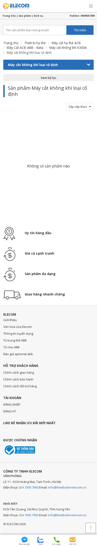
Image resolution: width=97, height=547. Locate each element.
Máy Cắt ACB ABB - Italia (25, 47)
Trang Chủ (9, 15)
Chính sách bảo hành (18, 379)
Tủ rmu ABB (11, 347)
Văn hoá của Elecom (17, 327)
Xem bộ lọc (48, 78)
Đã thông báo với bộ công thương (19, 450)
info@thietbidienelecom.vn (67, 487)
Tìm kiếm (80, 30)
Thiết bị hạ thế (35, 43)
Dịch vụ (38, 15)
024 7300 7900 (28, 487)
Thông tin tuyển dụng (18, 333)
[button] (91, 6)
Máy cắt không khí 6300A (68, 47)
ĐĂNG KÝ (9, 411)
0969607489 (88, 15)
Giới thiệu (10, 320)
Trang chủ (10, 43)
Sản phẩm (25, 15)
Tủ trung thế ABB (15, 340)
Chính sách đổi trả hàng (20, 386)
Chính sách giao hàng (18, 372)
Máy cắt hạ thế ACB (66, 43)
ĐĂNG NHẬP (11, 404)
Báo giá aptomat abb (18, 354)
